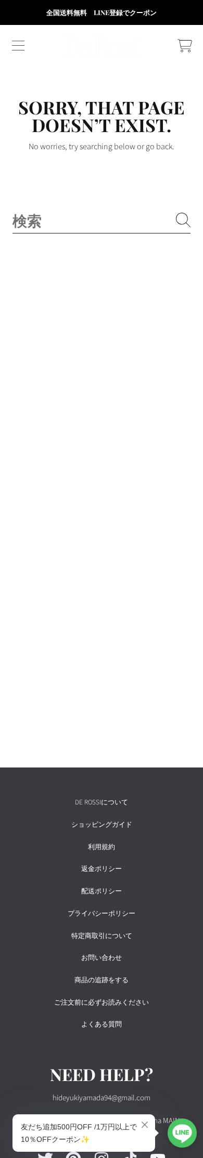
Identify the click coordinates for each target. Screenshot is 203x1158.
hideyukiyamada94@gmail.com (101, 1097)
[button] (18, 45)
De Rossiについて (101, 802)
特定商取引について (101, 936)
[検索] (183, 220)
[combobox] (101, 220)
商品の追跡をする (101, 980)
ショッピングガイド (101, 824)
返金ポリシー (101, 869)
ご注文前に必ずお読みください (101, 1002)
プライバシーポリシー (101, 913)
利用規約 (101, 847)
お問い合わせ (101, 957)
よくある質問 (101, 1024)
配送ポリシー (101, 891)
